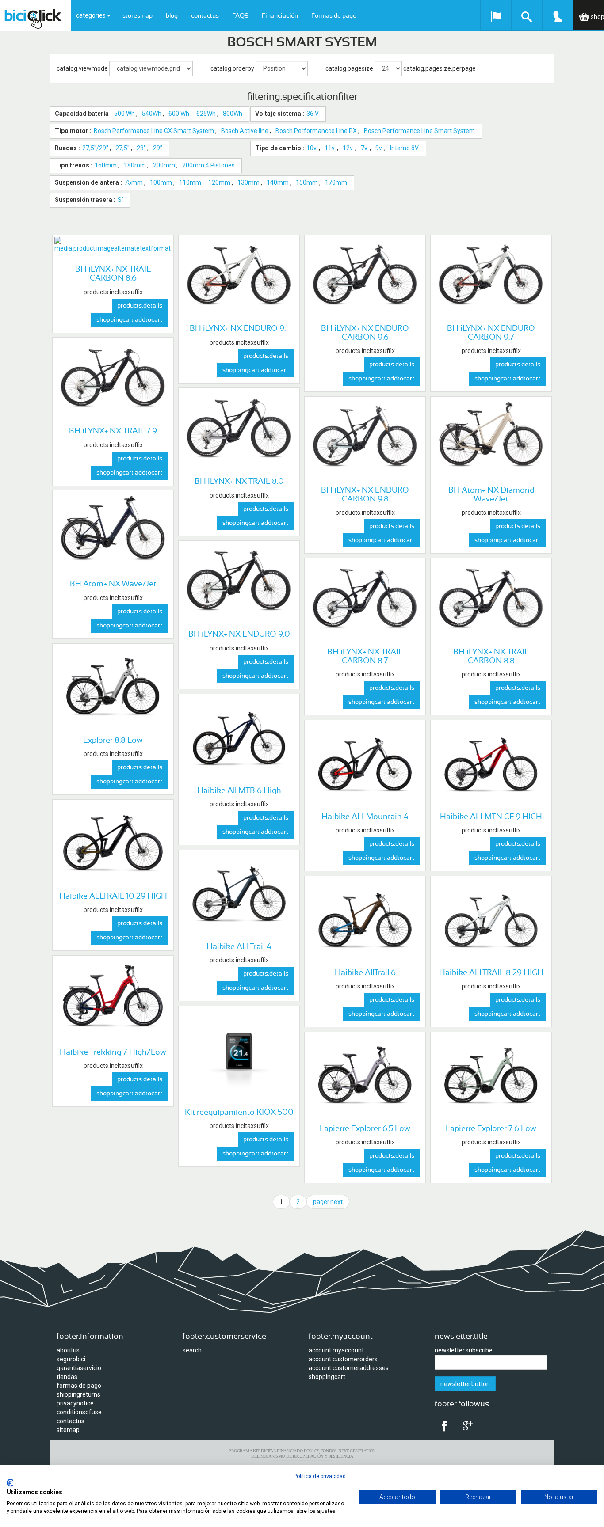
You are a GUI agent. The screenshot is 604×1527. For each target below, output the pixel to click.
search (192, 1350)
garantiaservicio (79, 1367)
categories (91, 15)
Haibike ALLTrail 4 (238, 947)
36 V (312, 113)
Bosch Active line (244, 130)
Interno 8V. (404, 148)
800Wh (232, 113)
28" (141, 148)
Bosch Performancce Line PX (316, 130)
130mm (248, 182)
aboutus (68, 1350)
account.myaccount (336, 1350)
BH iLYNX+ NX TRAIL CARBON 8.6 (113, 274)
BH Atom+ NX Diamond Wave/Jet (491, 494)
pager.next (328, 1201)
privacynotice (75, 1403)
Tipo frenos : (73, 165)
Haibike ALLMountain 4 (365, 817)
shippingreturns (78, 1394)
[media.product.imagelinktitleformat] (113, 245)
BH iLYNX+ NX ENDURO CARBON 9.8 (365, 494)
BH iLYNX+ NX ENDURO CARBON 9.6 (365, 333)
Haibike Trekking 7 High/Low (113, 1052)
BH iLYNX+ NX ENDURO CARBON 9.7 (491, 333)
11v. (330, 148)
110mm (190, 182)
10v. (311, 148)
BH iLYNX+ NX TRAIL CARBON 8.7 (365, 656)
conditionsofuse (79, 1412)
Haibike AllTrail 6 (365, 973)
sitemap (68, 1429)
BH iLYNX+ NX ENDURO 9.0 (239, 634)
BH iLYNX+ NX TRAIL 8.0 (239, 482)
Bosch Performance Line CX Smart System (154, 130)
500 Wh (124, 113)
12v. (348, 148)
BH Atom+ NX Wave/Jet (113, 584)
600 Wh (178, 113)
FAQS (240, 16)
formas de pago (79, 1385)
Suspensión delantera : (88, 182)
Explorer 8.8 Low (113, 741)
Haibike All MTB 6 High (239, 791)
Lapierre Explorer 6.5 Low (365, 1129)
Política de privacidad (320, 1476)
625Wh (206, 113)
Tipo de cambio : (279, 148)
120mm (219, 182)
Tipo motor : (73, 130)
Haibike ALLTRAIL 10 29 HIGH (113, 896)
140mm (278, 182)
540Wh (151, 113)
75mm (133, 182)
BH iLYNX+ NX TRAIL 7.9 (113, 431)
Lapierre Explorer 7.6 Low (491, 1129)
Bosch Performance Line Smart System (419, 130)
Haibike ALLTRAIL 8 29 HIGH (491, 973)
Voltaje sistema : (279, 113)
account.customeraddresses (349, 1367)
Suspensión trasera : (85, 199)
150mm (307, 182)
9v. (379, 148)
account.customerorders (343, 1359)
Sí (120, 199)
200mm (164, 165)
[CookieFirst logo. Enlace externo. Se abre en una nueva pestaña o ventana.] (10, 1483)
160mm (106, 165)
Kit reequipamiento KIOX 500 (239, 1113)
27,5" (122, 148)
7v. (364, 148)
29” (157, 148)
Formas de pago (333, 16)
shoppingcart (327, 1376)
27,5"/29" (95, 148)
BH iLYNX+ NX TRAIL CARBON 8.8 (491, 656)
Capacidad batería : (83, 113)
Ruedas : (67, 148)
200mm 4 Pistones (208, 165)
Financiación (280, 16)
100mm (161, 182)
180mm (135, 165)
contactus (205, 16)
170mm (336, 182)
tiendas (67, 1376)
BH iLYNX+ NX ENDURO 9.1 (239, 329)
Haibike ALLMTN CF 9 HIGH (491, 817)
